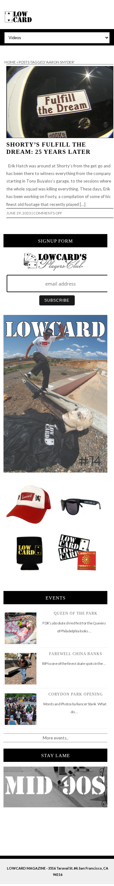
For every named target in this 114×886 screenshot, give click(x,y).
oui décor (9, 49)
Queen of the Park (76, 613)
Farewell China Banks (75, 654)
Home (10, 62)
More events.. (55, 737)
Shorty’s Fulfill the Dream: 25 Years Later (48, 148)
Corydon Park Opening (75, 694)
